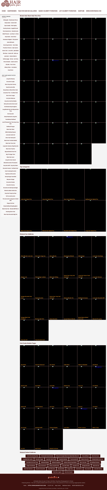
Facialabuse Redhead (11, 119)
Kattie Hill (10, 53)
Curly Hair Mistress (10, 98)
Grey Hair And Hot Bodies (10, 101)
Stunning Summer (7, 45)
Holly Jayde (5, 20)
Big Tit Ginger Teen (10, 154)
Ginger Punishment (31, 465)
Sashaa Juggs (6, 59)
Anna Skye (15, 45)
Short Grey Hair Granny (10, 84)
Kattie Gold (13, 22)
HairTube (81, 11)
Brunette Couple (10, 81)
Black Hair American (28, 468)
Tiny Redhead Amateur (95, 462)
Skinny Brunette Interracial (10, 104)
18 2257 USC (50, 485)
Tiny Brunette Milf (74, 459)
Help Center (58, 485)
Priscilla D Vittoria (7, 47)
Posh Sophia (14, 25)
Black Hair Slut (5, 208)
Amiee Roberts (13, 56)
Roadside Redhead (63, 459)
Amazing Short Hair (10, 211)
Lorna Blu (10, 50)
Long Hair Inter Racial (10, 160)
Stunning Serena (7, 31)
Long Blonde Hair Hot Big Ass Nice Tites (11, 110)
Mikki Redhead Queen (10, 132)
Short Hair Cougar (10, 95)
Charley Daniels (7, 28)
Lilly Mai (8, 64)
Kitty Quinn (15, 39)
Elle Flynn (5, 53)
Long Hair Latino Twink (51, 459)
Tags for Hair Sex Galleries (27, 11)
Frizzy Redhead (85, 456)
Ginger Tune (70, 468)
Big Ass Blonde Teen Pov (10, 151)
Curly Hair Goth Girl (10, 135)
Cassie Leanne (14, 61)
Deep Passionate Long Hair (10, 116)
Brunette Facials (7, 168)
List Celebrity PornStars (67, 11)
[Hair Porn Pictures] (11, 6)
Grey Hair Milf (6, 165)
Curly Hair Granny (98, 468)
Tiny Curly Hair (88, 468)
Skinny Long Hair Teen (54, 465)
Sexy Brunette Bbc (10, 87)
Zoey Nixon (10, 70)
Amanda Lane (15, 31)
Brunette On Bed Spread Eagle (10, 187)
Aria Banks (14, 67)
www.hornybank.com (93, 11)
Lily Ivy (11, 59)
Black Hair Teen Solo (10, 143)
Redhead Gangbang (56, 462)
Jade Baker (16, 50)
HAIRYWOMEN (11, 11)
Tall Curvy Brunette (10, 196)
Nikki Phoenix (6, 34)
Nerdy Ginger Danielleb (10, 176)
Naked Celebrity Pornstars (48, 11)
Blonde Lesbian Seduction (10, 190)
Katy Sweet (7, 36)
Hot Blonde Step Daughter (10, 106)
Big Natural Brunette (10, 173)
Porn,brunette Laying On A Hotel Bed (10, 199)
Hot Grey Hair (10, 113)
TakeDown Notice (66, 485)
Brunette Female (10, 182)
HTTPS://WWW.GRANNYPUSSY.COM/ (37, 485)
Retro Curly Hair (83, 462)
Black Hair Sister (10, 129)
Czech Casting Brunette (10, 171)
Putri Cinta (12, 64)
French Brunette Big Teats (32, 456)
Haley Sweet (7, 22)
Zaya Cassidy (7, 25)
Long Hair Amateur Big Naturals (10, 146)
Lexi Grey (16, 59)
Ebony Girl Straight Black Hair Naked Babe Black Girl (67, 456)
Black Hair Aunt (10, 157)
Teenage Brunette (86, 465)
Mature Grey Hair (85, 459)
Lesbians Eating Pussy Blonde (70, 462)
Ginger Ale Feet (10, 203)
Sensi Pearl (13, 36)
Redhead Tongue (11, 126)
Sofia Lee (16, 53)
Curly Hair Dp (79, 468)
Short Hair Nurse (95, 456)
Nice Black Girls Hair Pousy (32, 462)
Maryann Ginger (10, 179)
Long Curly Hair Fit (42, 465)
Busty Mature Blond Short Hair (10, 90)
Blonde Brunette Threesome (10, 162)
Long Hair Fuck (75, 465)
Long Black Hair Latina (28, 459)
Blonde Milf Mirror (14, 208)
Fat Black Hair (14, 92)
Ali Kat (17, 34)
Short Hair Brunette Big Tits (10, 214)
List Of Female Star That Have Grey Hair (10, 122)
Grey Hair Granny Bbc (40, 468)
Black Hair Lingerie (57, 472)
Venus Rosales (6, 61)
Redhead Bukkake (45, 462)
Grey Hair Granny (10, 185)
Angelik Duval (14, 28)
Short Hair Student (69, 472)
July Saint (6, 56)
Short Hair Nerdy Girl (11, 137)
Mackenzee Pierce (13, 20)
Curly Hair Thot (6, 92)
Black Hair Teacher (10, 148)
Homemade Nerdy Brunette (47, 456)
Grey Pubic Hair (51, 468)
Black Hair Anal (96, 465)
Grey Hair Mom (14, 165)
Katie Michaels (10, 42)
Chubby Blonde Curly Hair (97, 459)
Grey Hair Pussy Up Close (10, 193)
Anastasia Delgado (7, 39)
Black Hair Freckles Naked (10, 140)
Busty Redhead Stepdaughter (11, 206)
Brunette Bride (61, 468)
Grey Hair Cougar (39, 459)
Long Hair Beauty (10, 78)
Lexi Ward (12, 34)
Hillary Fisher (8, 67)
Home (4, 11)
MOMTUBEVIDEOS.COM (78, 485)
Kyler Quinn (15, 47)
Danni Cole (5, 50)
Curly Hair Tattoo (65, 465)
